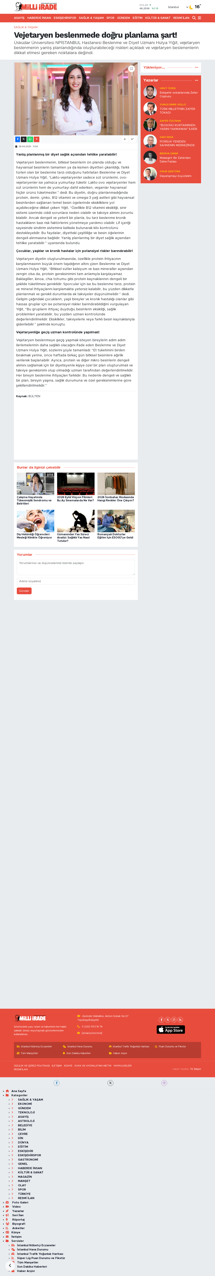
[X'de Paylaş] (24, 139)
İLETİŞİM (57, 1065)
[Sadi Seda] (150, 141)
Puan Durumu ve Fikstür (172, 1046)
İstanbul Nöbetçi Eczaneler (36, 1046)
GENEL (22, 1163)
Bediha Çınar (169, 153)
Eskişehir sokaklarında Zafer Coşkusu (179, 94)
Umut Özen (168, 88)
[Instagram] (174, 1019)
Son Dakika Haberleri (79, 1053)
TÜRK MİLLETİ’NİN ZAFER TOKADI (177, 111)
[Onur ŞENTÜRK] (150, 173)
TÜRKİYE (24, 1194)
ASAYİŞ (19, 17)
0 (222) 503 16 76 (92, 1026)
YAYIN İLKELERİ (122, 1065)
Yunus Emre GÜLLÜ (173, 104)
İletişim (16, 1236)
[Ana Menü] (199, 18)
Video (16, 1206)
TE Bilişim (195, 1069)
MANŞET (23, 1181)
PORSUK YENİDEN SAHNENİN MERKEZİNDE (177, 143)
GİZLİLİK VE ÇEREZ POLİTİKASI (32, 1065)
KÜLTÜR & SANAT (157, 17)
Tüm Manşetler (29, 1053)
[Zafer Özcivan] (150, 124)
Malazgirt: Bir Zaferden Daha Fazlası (175, 159)
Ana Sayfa (18, 1091)
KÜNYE (68, 1065)
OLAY (21, 1185)
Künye (15, 1232)
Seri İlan (17, 1215)
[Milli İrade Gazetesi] (35, 7)
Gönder (24, 591)
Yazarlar (17, 1211)
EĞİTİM (137, 17)
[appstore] (171, 1029)
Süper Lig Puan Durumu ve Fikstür (41, 1258)
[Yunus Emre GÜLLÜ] (150, 108)
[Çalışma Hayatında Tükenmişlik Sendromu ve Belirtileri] (35, 483)
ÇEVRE (22, 1134)
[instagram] (164, 1083)
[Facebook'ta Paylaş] (17, 139)
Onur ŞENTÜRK (170, 171)
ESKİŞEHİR (25, 1151)
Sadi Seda (166, 137)
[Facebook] (161, 1019)
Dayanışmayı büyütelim (175, 176)
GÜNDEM (123, 17)
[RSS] (180, 1019)
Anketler (18, 1228)
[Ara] (194, 18)
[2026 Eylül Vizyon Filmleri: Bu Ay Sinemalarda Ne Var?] (76, 483)
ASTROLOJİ (26, 1121)
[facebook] (56, 1083)
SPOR (110, 17)
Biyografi (18, 1223)
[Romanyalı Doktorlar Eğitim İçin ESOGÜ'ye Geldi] (116, 520)
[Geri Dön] (10, 1266)
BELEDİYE (24, 1125)
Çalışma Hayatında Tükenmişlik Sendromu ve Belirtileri (34, 500)
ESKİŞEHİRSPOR (65, 17)
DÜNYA (23, 1142)
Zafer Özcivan (170, 121)
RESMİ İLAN (181, 17)
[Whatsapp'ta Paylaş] (30, 139)
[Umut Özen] (150, 92)
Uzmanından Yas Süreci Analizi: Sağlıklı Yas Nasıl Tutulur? (73, 537)
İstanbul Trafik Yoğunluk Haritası (131, 1046)
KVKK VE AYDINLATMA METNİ (92, 1065)
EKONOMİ (24, 1103)
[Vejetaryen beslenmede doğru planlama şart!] (76, 98)
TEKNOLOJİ (26, 1112)
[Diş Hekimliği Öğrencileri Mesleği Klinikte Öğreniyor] (35, 520)
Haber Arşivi (120, 1053)
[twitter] (110, 1083)
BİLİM (21, 1129)
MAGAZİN (24, 1176)
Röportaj (18, 1219)
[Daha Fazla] (36, 139)
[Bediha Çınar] (150, 157)
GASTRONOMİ (27, 1159)
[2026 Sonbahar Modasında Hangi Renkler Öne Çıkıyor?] (116, 483)
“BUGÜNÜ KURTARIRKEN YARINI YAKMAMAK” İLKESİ (178, 127)
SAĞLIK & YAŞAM (91, 17)
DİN (20, 1138)
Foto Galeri (19, 1202)
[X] (167, 1019)
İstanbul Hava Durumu (80, 1046)
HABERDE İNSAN (39, 17)
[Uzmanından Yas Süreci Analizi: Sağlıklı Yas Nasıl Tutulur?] (76, 520)
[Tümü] (196, 67)
